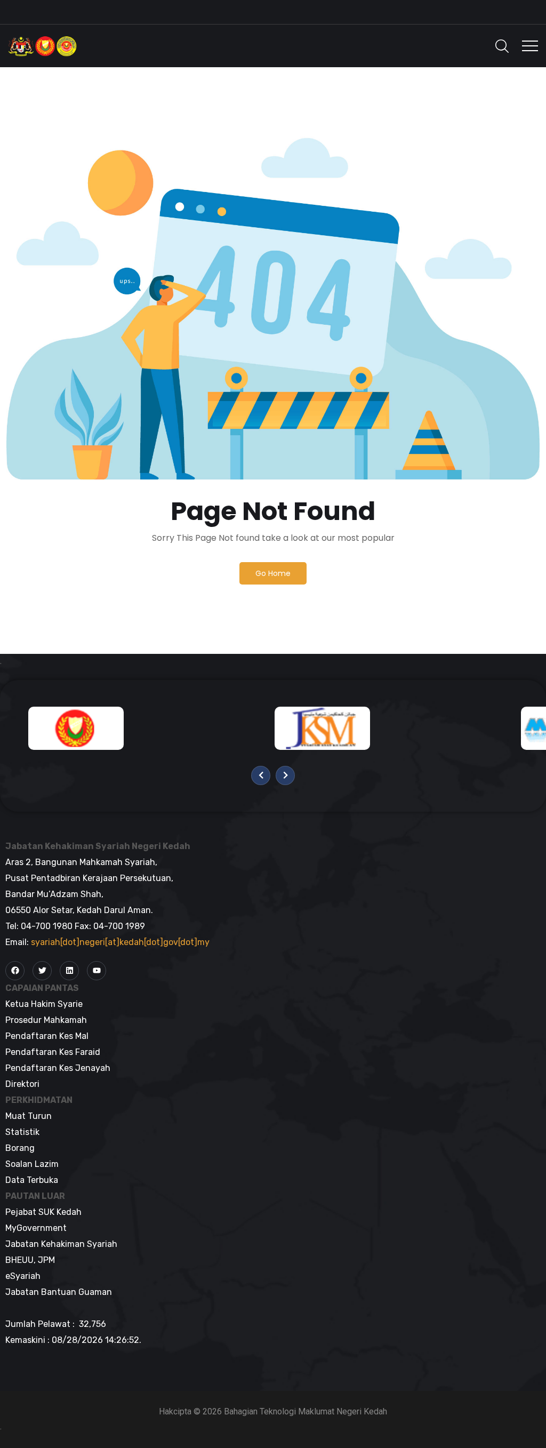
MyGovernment (36, 1228)
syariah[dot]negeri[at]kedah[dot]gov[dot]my (120, 942)
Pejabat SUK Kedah (43, 1212)
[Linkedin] (69, 970)
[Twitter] (42, 970)
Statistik (22, 1132)
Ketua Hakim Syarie (44, 1004)
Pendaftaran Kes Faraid (52, 1052)
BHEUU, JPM (30, 1260)
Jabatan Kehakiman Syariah (61, 1244)
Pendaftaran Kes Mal (47, 1036)
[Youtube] (96, 970)
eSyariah (23, 1276)
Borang (20, 1148)
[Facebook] (15, 970)
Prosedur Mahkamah (46, 1020)
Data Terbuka (31, 1180)
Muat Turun (28, 1116)
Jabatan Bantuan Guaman (58, 1292)
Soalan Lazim (32, 1164)
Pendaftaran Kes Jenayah (57, 1068)
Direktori (22, 1084)
